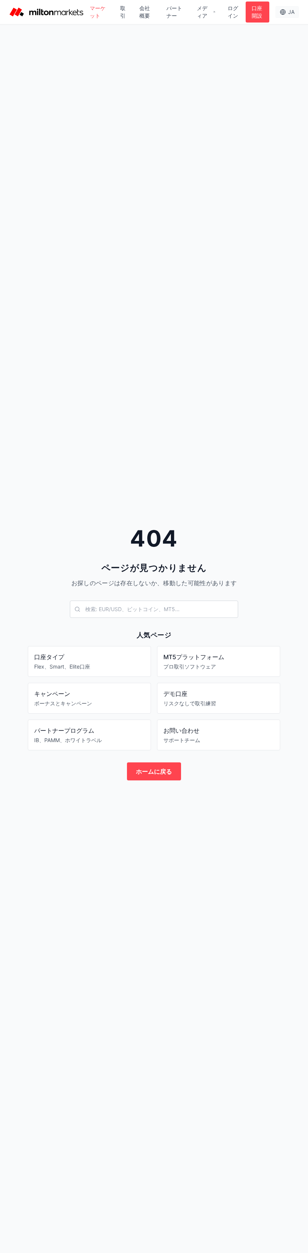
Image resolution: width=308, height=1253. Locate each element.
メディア (202, 12)
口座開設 (257, 12)
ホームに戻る (154, 771)
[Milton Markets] (46, 12)
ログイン (233, 12)
